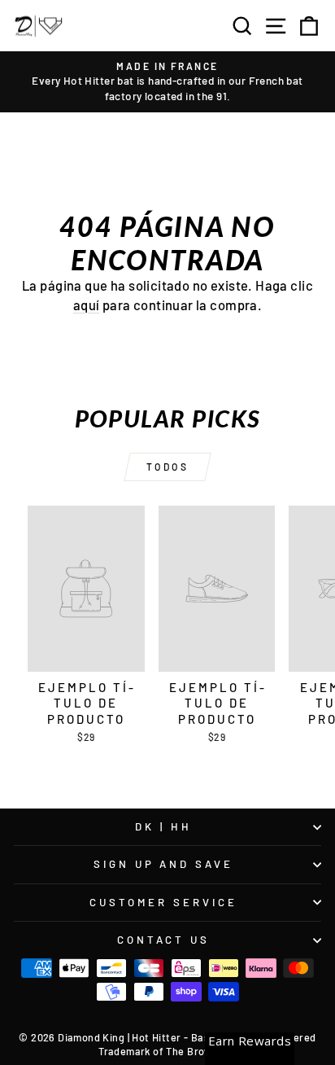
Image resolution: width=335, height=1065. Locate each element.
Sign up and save (164, 863)
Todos (167, 466)
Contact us (164, 939)
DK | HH (163, 826)
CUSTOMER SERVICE (163, 902)
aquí (86, 304)
